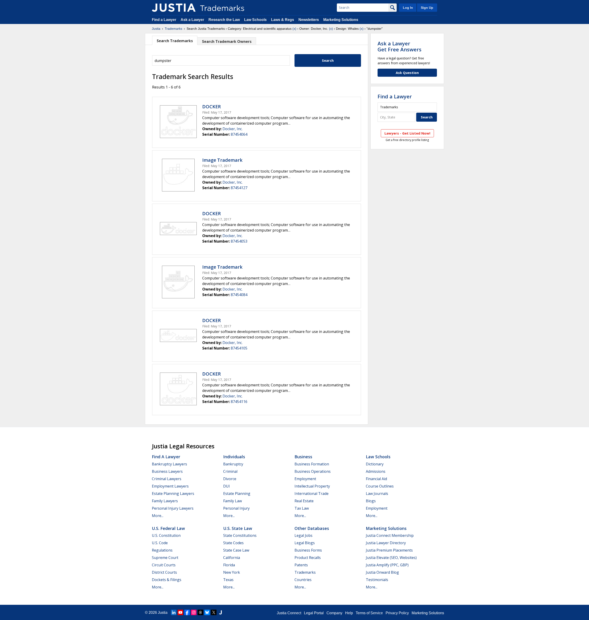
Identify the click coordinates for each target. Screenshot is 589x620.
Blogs (371, 500)
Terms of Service (369, 613)
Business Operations (312, 471)
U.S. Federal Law (168, 528)
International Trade (311, 493)
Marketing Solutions (340, 20)
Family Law (232, 500)
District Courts (164, 572)
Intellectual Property (312, 486)
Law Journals (377, 493)
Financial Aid (376, 478)
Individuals (234, 456)
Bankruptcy (233, 464)
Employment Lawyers (170, 486)
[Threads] (200, 612)
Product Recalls (307, 557)
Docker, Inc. (232, 128)
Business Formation (311, 464)
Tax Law (301, 508)
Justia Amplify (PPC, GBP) (387, 564)
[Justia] (174, 7)
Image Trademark (222, 160)
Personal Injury (236, 508)
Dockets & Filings (166, 579)
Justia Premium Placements (389, 550)
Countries (303, 579)
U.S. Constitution (166, 535)
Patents (301, 564)
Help (349, 613)
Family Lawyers (165, 500)
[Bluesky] (207, 612)
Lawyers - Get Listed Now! (407, 133)
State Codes (233, 542)
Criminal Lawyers (166, 478)
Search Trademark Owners (226, 41)
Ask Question (407, 72)
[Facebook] (187, 612)
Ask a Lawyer (192, 20)
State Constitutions (240, 535)
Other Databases (311, 528)
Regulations (162, 550)
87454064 (239, 134)
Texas (228, 579)
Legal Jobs (303, 535)
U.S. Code (160, 542)
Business (303, 456)
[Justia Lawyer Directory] (220, 612)
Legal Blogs (304, 542)
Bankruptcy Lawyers (169, 464)
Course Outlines (380, 486)
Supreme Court (165, 557)
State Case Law (236, 550)
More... (157, 515)
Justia (156, 28)
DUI (226, 486)
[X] (214, 612)
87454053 (239, 241)
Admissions (375, 471)
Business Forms (308, 550)
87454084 (239, 294)
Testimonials (377, 579)
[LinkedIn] (173, 612)
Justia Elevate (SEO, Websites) (391, 557)
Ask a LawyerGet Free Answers (400, 46)
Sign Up (427, 7)
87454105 (239, 348)
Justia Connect (289, 613)
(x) (294, 28)
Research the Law (224, 20)
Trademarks (173, 28)
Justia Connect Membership (390, 535)
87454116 (239, 401)
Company (334, 613)
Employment (305, 478)
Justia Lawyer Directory (386, 542)
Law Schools (255, 20)
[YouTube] (180, 612)
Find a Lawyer (164, 20)
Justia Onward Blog (382, 572)
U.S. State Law (237, 528)
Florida (229, 564)
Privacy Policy (397, 613)
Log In (408, 7)
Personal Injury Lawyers (172, 508)
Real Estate (304, 500)
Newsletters (308, 20)
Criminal (230, 471)
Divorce (229, 478)
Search (328, 60)
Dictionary (375, 464)
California (231, 557)
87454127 (239, 187)
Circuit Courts (164, 564)
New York (231, 572)
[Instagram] (193, 612)
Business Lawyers (167, 471)
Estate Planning (236, 493)
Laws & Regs (282, 20)
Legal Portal (314, 613)
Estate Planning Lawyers (173, 493)
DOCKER (211, 106)
